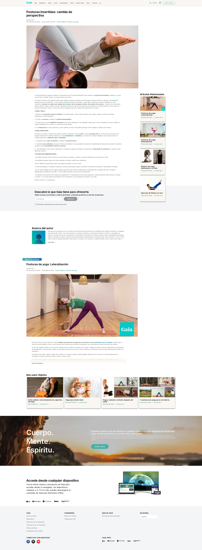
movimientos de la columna (103, 342)
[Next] (172, 392)
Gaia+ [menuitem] (88, 3)
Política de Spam (31, 528)
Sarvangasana (113, 100)
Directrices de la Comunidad (35, 522)
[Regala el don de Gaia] (160, 3)
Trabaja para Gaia (70, 519)
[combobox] (149, 516)
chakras (51, 135)
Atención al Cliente (70, 516)
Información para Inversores (111, 516)
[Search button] (150, 2)
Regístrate (70, 199)
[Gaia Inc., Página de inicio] (29, 2)
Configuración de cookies (34, 531)
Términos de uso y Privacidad (35, 525)
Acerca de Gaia (31, 516)
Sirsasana (88, 100)
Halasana (67, 102)
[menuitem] (35, 2)
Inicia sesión (169, 3)
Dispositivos (30, 519)
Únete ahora (100, 446)
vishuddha (62, 137)
